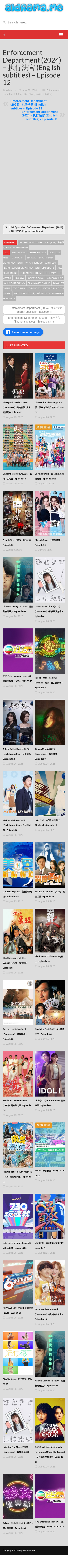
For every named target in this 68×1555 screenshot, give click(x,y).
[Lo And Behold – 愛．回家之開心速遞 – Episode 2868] (50, 447)
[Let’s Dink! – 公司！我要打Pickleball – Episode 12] (50, 793)
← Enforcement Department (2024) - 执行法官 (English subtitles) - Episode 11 (34, 309)
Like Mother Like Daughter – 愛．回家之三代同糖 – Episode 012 (49, 407)
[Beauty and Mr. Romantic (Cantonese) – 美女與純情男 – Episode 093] (50, 1282)
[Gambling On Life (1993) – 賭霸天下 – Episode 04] (50, 1002)
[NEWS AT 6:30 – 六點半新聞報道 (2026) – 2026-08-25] (18, 1282)
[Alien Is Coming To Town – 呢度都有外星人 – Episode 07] (50, 1354)
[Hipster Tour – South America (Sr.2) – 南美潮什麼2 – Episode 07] (18, 1145)
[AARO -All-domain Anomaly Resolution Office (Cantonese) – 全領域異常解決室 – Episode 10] (50, 1420)
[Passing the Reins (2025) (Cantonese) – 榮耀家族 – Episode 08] (18, 1002)
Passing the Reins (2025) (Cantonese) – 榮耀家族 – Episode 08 (15, 1034)
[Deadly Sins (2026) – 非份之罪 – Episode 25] (18, 513)
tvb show (34, 288)
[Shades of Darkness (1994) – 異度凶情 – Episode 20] (50, 865)
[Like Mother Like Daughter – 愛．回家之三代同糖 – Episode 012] (50, 376)
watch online (21, 293)
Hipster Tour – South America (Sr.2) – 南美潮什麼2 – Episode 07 (17, 1176)
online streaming (14, 283)
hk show (19, 277)
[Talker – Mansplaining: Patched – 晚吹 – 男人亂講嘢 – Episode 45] (50, 651)
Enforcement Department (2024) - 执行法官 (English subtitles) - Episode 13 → (34, 319)
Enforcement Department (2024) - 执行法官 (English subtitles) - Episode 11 (40, 115)
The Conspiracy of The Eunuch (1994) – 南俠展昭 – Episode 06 (16, 963)
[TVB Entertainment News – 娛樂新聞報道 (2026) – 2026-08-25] (18, 650)
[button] (34, 229)
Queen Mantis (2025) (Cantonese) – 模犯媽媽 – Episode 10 (47, 754)
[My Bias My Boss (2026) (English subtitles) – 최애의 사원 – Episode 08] (18, 793)
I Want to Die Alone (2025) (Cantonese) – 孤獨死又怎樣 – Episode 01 (49, 611)
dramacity (18, 257)
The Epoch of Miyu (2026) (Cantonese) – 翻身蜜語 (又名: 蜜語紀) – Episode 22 (17, 407)
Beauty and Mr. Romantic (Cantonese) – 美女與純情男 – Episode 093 (49, 1314)
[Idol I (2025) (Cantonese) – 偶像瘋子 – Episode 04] (50, 1074)
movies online (55, 277)
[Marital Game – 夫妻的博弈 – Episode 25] (50, 513)
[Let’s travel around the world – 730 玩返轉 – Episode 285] (18, 1216)
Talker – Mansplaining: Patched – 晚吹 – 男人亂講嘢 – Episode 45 (49, 682)
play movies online (39, 283)
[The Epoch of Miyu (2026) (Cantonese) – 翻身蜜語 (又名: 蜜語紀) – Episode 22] (18, 376)
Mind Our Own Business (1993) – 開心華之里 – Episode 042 (17, 1105)
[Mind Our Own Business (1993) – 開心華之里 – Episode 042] (18, 1074)
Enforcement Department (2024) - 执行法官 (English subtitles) (29, 260)
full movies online (31, 272)
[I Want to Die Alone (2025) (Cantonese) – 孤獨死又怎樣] (18, 1420)
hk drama (51, 272)
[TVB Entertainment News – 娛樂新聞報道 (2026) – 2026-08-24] (50, 1496)
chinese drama (37, 252)
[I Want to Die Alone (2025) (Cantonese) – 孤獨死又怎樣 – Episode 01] (50, 580)
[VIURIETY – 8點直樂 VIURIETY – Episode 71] (50, 1216)
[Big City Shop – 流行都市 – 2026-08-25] (18, 1353)
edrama (31, 257)
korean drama (35, 277)
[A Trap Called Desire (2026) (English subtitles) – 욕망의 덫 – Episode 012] (18, 722)
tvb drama (19, 288)
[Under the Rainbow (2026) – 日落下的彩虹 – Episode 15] (18, 447)
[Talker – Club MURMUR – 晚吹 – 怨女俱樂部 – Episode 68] (18, 1496)
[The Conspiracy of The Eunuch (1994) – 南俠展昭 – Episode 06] (18, 931)
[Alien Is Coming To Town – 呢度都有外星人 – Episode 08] (18, 580)
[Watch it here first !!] (34, 7)
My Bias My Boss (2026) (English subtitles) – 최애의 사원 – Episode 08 (17, 825)
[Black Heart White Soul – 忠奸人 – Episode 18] (50, 930)
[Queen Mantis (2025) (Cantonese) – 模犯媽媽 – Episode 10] (50, 722)
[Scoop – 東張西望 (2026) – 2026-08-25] (50, 1144)
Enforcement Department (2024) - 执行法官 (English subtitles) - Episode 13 (28, 104)
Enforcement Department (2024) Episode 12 (29, 267)
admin (9, 90)
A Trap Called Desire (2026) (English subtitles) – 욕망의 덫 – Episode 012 (18, 754)
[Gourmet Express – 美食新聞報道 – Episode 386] (18, 865)
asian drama (19, 252)
